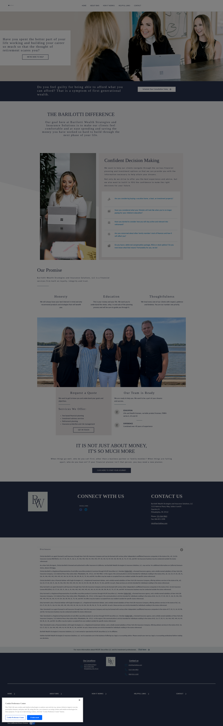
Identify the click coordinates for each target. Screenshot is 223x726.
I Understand (34, 717)
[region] (42, 709)
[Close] (79, 700)
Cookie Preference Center (15, 717)
